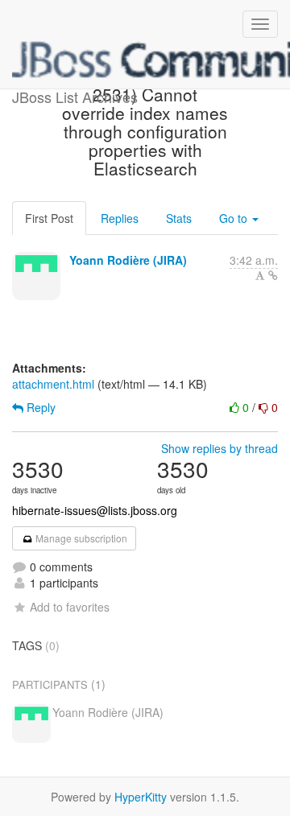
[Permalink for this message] (273, 275)
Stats (179, 218)
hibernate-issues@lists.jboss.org (94, 510)
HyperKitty (140, 797)
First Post (49, 218)
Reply (39, 407)
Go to (235, 218)
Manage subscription (80, 538)
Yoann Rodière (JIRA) (128, 260)
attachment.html (53, 384)
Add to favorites (70, 607)
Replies (120, 218)
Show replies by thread (219, 448)
